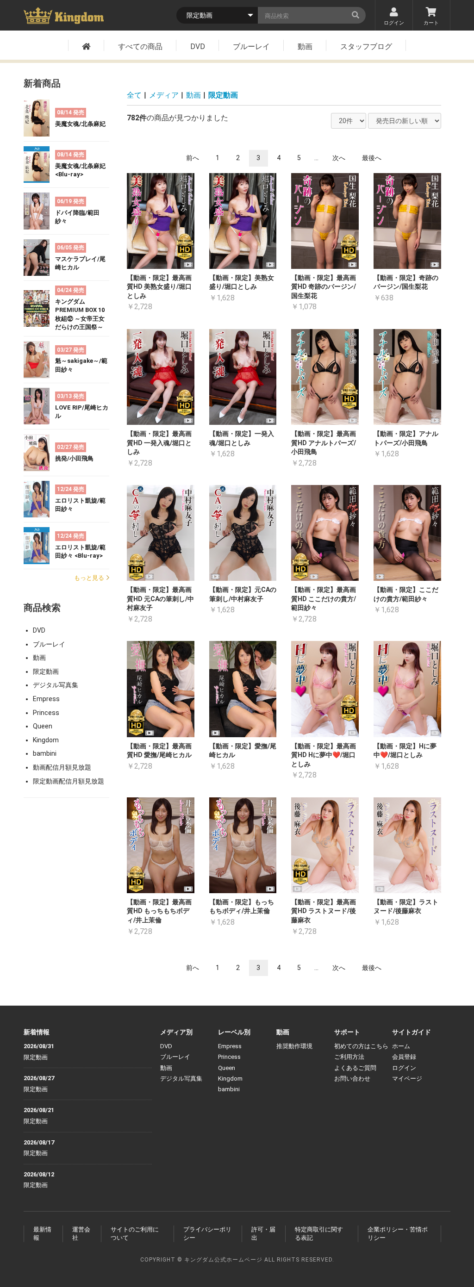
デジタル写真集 (55, 685)
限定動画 (46, 671)
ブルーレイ (251, 46)
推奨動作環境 (294, 1046)
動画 (305, 46)
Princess (46, 712)
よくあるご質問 (355, 1067)
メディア (164, 95)
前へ (192, 158)
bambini (44, 753)
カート (431, 23)
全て (134, 95)
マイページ (407, 1078)
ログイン (394, 23)
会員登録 (404, 1056)
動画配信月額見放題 (62, 767)
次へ (338, 158)
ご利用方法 (349, 1056)
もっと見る (89, 577)
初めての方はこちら (361, 1046)
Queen (42, 726)
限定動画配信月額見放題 (68, 781)
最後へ (371, 158)
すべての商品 (140, 46)
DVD (197, 46)
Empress (46, 699)
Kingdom (46, 740)
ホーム (401, 1046)
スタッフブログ (366, 46)
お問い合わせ (352, 1078)
